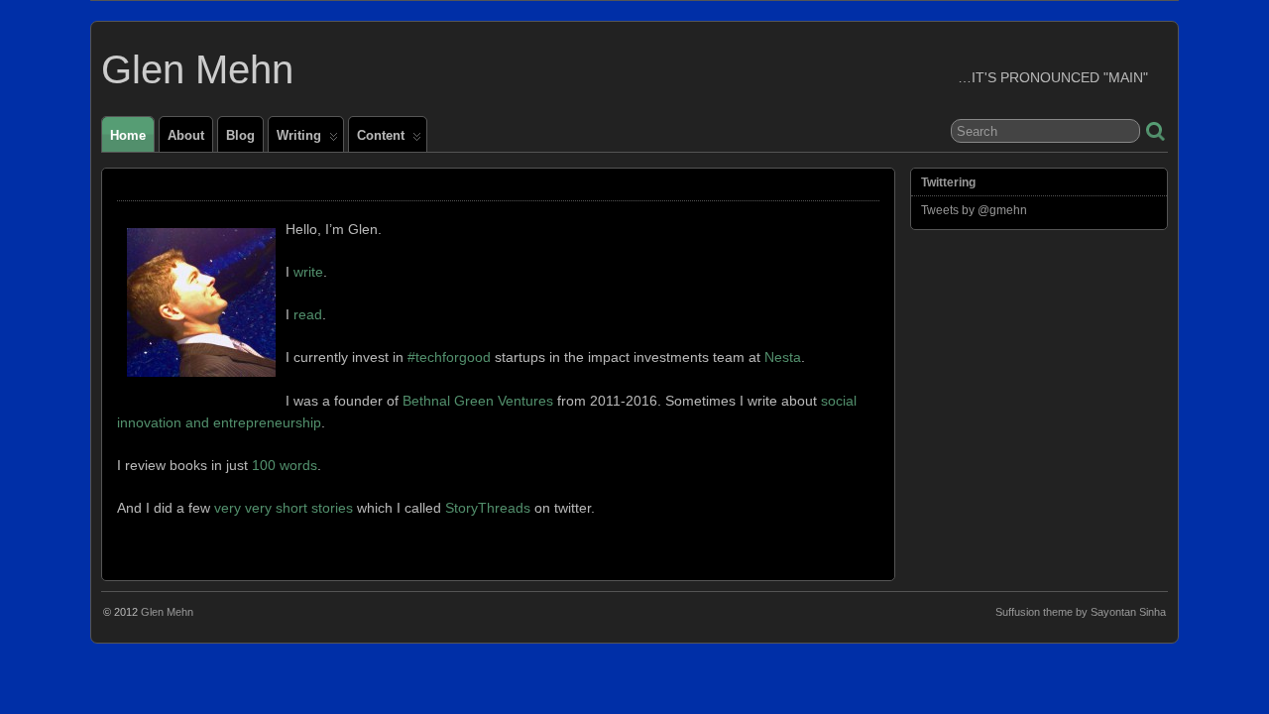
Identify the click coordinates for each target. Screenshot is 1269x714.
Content (380, 135)
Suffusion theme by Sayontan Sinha (1080, 612)
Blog (240, 135)
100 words (284, 465)
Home (128, 135)
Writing (299, 135)
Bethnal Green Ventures (478, 401)
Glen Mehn (197, 69)
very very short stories (283, 508)
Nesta (782, 357)
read (307, 314)
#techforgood (449, 357)
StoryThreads (487, 508)
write (308, 272)
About (186, 135)
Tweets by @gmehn (974, 210)
